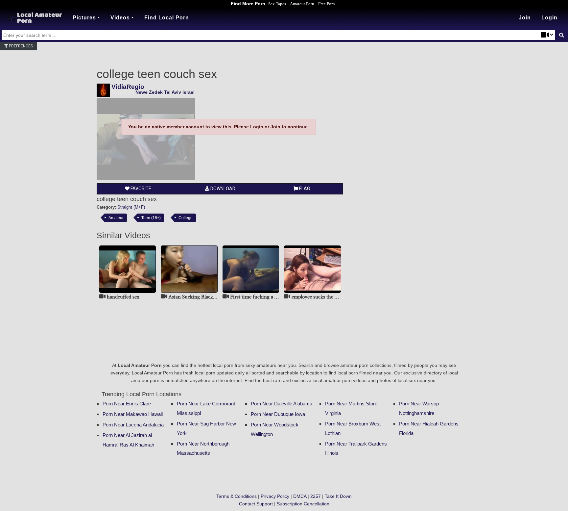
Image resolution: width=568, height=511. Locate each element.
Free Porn (326, 3)
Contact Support (256, 503)
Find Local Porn (166, 17)
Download (222, 188)
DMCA (299, 496)
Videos (120, 17)
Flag (304, 188)
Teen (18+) (151, 218)
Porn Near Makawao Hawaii (133, 414)
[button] (549, 18)
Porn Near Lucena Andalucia (133, 424)
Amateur (116, 218)
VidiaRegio (127, 86)
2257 (315, 496)
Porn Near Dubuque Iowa (278, 414)
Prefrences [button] (20, 46)
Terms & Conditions (236, 496)
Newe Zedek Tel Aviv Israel (165, 92)
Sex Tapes (277, 3)
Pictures (84, 17)
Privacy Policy (275, 496)
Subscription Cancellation (303, 503)
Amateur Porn (302, 3)
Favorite (140, 188)
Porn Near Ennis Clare (127, 403)
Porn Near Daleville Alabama (281, 403)
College (185, 218)
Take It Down (338, 496)
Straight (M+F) (131, 207)
